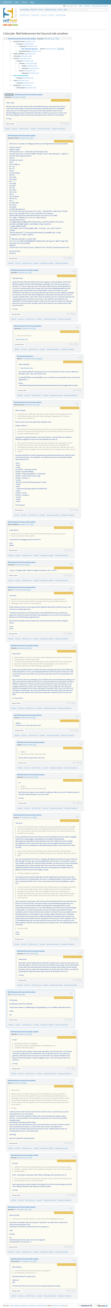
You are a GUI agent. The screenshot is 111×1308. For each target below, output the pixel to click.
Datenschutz (42, 1306)
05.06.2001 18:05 (27, 745)
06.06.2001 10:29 (22, 1209)
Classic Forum (58, 1306)
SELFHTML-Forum (24, 15)
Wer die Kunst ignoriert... (25, 356)
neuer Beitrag (24, 10)
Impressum (33, 1306)
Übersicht (34, 10)
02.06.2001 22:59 (21, 590)
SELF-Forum (9, 94)
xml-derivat (39, 359)
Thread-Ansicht (35, 15)
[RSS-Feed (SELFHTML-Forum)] (10, 25)
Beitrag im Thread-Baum (58, 128)
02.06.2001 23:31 (22, 273)
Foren (40, 10)
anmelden (33, 128)
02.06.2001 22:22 (20, 565)
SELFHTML (7, 2)
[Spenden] (15, 25)
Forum (24, 2)
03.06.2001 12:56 (30, 405)
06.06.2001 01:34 (22, 1034)
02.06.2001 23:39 (22, 648)
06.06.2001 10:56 (27, 1261)
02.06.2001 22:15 (24, 524)
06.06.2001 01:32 (28, 954)
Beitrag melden (10, 124)
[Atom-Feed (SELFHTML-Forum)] (5, 25)
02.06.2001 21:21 (24, 138)
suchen (59, 10)
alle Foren (14, 128)
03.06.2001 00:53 (29, 359)
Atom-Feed (44, 15)
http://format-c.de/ (21, 339)
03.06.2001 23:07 (26, 718)
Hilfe (65, 10)
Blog (32, 2)
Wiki (16, 2)
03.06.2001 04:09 (15, 994)
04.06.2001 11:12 (27, 817)
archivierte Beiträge (61, 15)
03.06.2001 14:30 (17, 1083)
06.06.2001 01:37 (22, 1158)
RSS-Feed (51, 15)
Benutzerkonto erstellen (44, 128)
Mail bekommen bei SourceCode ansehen (28, 95)
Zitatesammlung (50, 10)
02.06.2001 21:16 (16, 97)
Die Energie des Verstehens (19, 1306)
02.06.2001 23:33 (26, 328)
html (24, 97)
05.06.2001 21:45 (28, 777)
